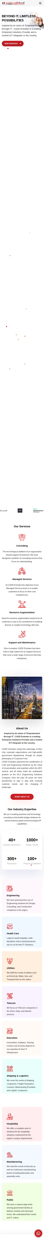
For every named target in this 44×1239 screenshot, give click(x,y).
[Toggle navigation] (35, 3)
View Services (11, 44)
